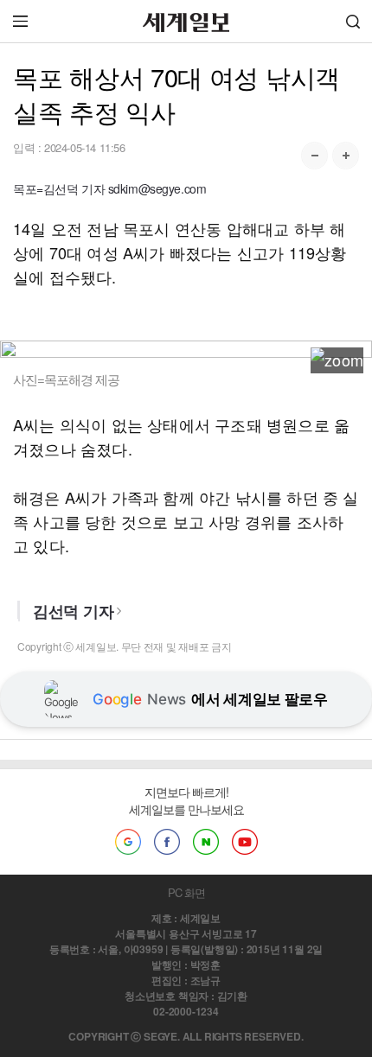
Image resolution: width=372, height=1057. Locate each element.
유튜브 (245, 842)
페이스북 (167, 842)
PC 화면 (186, 892)
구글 (128, 842)
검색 (353, 21)
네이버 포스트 (206, 842)
